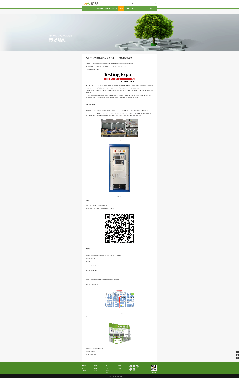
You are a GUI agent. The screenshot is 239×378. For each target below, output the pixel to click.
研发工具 (115, 8)
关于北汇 (134, 8)
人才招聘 (127, 8)
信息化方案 (107, 8)
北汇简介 (84, 368)
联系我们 (84, 370)
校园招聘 (107, 370)
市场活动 (121, 8)
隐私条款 (119, 368)
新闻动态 (95, 368)
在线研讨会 (96, 372)
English (132, 3)
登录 (151, 8)
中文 (129, 3)
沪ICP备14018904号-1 (126, 376)
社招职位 (107, 368)
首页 (92, 8)
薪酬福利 (107, 372)
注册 (154, 8)
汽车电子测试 (100, 8)
